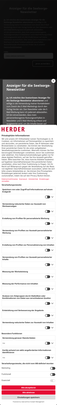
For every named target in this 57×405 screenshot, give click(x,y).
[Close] (53, 80)
